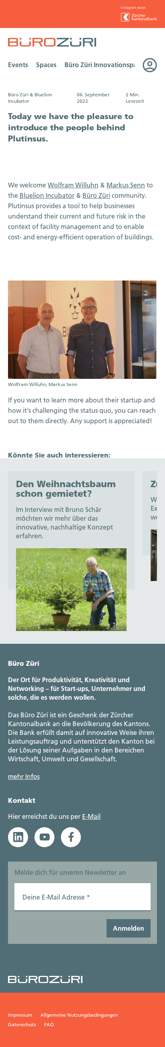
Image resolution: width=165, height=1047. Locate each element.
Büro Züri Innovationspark (103, 64)
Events (18, 64)
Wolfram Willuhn (73, 185)
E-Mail (91, 816)
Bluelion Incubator (47, 195)
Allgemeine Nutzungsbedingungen (79, 1015)
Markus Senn (126, 185)
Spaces (46, 64)
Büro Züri (96, 195)
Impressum (20, 1015)
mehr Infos (24, 776)
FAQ (49, 1024)
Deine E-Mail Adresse (56, 897)
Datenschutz (22, 1024)
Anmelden (128, 928)
